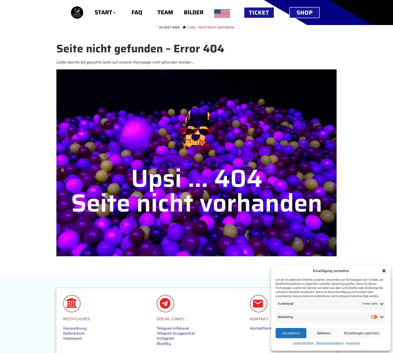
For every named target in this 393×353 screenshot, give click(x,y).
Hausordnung (74, 328)
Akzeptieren (291, 333)
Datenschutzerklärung (330, 343)
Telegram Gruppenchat (176, 333)
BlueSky (164, 343)
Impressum (353, 343)
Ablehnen (324, 333)
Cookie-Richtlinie (303, 343)
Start (103, 12)
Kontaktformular (264, 328)
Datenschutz (74, 333)
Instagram (165, 338)
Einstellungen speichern (361, 333)
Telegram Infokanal (173, 328)
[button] (384, 271)
